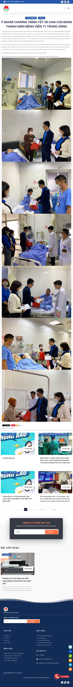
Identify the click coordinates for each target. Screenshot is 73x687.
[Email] (18, 425)
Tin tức (41, 18)
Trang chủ (8, 635)
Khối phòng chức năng (44, 645)
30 (44, 509)
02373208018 (65, 676)
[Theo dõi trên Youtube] (65, 2)
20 (41, 509)
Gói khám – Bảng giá (11, 660)
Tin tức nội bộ (31, 18)
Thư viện (7, 642)
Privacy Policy (27, 677)
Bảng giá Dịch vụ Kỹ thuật (12, 655)
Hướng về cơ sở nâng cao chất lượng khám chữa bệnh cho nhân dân (17, 581)
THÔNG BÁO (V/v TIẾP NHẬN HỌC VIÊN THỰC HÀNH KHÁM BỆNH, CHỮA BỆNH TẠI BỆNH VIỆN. (17, 499)
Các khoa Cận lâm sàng (44, 642)
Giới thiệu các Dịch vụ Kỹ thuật (14, 653)
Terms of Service (36, 677)
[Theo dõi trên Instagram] (68, 2)
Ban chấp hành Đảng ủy (45, 635)
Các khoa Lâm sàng (43, 640)
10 (37, 509)
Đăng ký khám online (11, 658)
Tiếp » (54, 509)
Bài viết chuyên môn (52, 434)
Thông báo (5, 434)
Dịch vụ (7, 638)
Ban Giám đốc (42, 638)
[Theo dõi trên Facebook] (62, 2)
